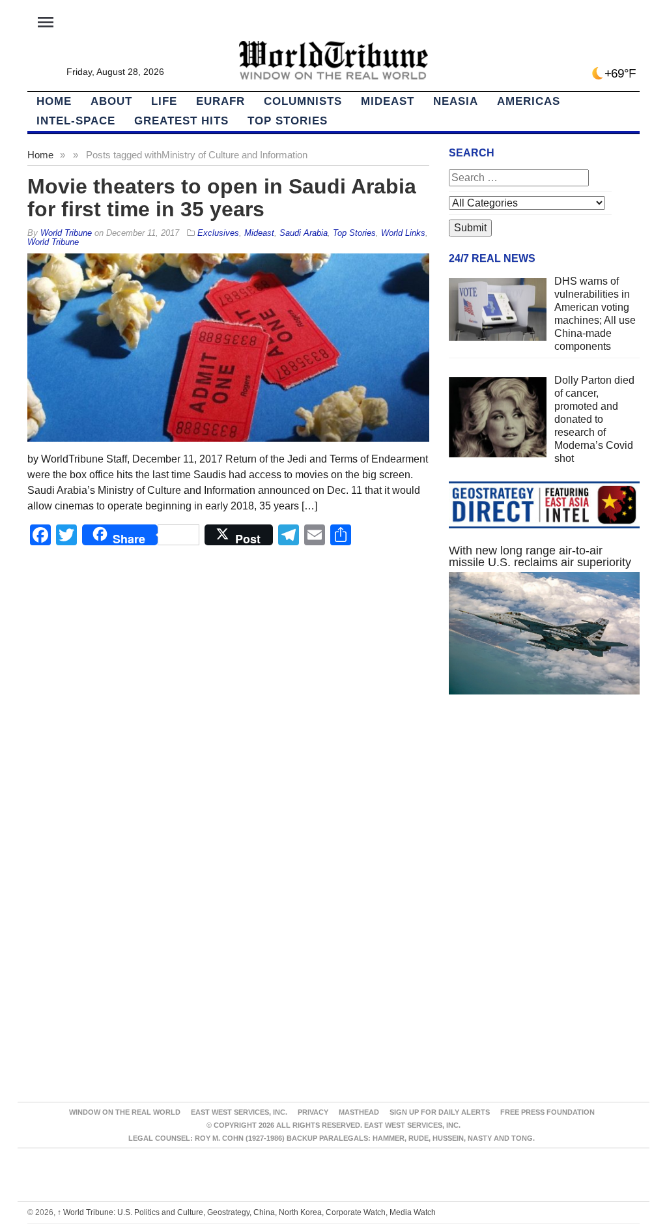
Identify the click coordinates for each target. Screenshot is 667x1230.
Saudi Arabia (303, 233)
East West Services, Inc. (239, 1112)
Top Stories (288, 121)
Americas (528, 101)
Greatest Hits (181, 121)
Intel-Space (75, 121)
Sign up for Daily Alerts (440, 1112)
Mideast (387, 101)
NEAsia (455, 101)
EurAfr (220, 101)
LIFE (164, 101)
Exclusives (218, 233)
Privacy (313, 1112)
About (111, 101)
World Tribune (53, 242)
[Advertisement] (544, 818)
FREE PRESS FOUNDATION (547, 1112)
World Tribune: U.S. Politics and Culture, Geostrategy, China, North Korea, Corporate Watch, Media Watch (246, 1212)
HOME (54, 101)
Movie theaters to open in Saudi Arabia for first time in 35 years (221, 198)
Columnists (303, 101)
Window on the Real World (124, 1112)
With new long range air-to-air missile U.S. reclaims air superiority (540, 556)
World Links (403, 233)
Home (40, 154)
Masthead (359, 1112)
